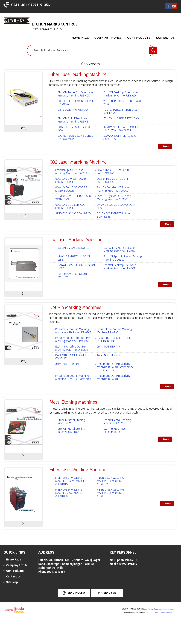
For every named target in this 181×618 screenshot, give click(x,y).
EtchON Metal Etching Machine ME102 (117, 421)
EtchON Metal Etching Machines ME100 (71, 430)
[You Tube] (174, 8)
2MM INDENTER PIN (108, 346)
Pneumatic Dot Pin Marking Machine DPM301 (114, 377)
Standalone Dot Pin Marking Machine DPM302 (114, 330)
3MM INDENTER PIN (67, 364)
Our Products (138, 37)
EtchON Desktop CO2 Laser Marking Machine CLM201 (114, 189)
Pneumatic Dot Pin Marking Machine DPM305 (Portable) (73, 377)
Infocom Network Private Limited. (160, 612)
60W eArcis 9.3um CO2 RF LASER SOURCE (71, 180)
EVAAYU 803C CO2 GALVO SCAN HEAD (116, 206)
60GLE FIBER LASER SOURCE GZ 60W (77, 128)
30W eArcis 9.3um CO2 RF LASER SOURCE (113, 180)
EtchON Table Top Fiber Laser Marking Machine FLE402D (76, 94)
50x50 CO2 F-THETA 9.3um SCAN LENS (113, 215)
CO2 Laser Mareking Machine (78, 162)
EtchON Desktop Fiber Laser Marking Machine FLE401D (120, 94)
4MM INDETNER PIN (108, 355)
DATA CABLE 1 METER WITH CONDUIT (71, 357)
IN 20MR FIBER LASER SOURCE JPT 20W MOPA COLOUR (121, 128)
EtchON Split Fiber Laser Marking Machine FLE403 (73, 120)
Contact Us (165, 37)
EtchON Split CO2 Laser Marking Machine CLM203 (71, 171)
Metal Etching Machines (73, 402)
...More (165, 146)
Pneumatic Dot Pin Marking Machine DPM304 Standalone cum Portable (115, 367)
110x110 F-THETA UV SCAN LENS (74, 258)
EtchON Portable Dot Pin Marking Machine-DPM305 (71, 348)
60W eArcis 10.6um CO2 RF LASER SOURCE (72, 206)
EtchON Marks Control (54, 26)
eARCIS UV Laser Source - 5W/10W (74, 275)
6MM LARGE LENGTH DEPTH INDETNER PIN (113, 339)
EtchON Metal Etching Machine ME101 (71, 421)
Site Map (12, 582)
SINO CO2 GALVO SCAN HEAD (73, 213)
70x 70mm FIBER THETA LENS (121, 118)
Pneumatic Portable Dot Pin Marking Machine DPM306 (72, 339)
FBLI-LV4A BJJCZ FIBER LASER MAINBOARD (121, 111)
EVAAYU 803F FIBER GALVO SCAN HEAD (119, 137)
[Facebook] (168, 8)
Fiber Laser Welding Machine (78, 469)
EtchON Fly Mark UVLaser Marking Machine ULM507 (119, 249)
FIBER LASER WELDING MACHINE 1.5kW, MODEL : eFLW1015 (70, 481)
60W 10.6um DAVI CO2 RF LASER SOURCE (71, 189)
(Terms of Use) (168, 609)
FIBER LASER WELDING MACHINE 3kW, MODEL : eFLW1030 (69, 493)
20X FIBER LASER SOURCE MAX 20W (122, 102)
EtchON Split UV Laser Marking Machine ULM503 (122, 258)
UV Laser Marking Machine (76, 240)
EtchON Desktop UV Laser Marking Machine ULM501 (119, 266)
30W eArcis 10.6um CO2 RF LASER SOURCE (113, 171)
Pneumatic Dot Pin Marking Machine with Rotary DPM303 (73, 330)
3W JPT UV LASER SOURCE (73, 247)
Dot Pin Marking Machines (75, 307)
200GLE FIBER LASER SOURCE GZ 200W (76, 102)
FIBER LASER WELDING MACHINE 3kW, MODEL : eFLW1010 (111, 493)
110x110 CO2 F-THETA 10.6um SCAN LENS (73, 197)
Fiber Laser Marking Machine (78, 74)
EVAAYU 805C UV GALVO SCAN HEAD (76, 266)
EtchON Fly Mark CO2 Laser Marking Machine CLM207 (114, 197)
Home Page (80, 37)
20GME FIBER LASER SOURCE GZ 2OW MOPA (75, 137)
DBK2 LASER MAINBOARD (73, 109)
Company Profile (108, 37)
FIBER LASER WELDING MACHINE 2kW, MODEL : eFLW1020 (111, 481)
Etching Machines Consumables (114, 430)
